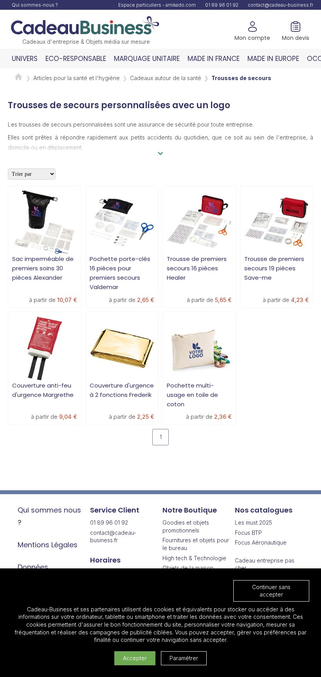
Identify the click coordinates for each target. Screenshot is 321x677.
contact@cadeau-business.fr (280, 5)
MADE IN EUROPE (273, 58)
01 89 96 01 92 (221, 5)
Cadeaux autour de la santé (165, 78)
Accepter (135, 658)
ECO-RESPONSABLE (75, 58)
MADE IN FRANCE (214, 58)
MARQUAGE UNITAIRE (147, 58)
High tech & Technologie (194, 558)
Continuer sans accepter (271, 591)
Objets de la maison (187, 567)
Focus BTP (248, 532)
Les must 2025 (253, 522)
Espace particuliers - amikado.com (157, 5)
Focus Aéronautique (261, 542)
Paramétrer (184, 658)
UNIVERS (25, 58)
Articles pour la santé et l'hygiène (76, 78)
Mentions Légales (48, 545)
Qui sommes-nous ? (35, 5)
